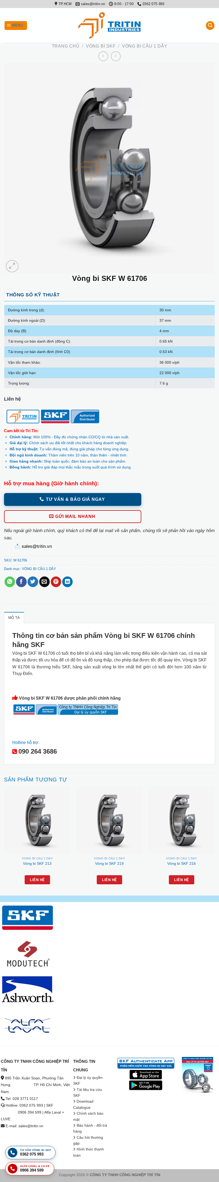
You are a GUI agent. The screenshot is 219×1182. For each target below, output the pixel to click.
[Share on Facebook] (21, 581)
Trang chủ (66, 46)
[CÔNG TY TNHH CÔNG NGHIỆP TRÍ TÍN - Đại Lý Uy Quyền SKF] (109, 25)
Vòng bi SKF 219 (109, 863)
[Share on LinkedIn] (67, 581)
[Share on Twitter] (33, 581)
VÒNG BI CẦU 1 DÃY (144, 46)
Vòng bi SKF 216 (181, 863)
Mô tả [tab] (14, 618)
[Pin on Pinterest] (56, 581)
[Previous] (4, 840)
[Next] (215, 840)
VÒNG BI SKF (101, 46)
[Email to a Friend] (44, 581)
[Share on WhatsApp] (10, 581)
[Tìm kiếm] (210, 25)
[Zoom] (12, 266)
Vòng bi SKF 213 (37, 863)
